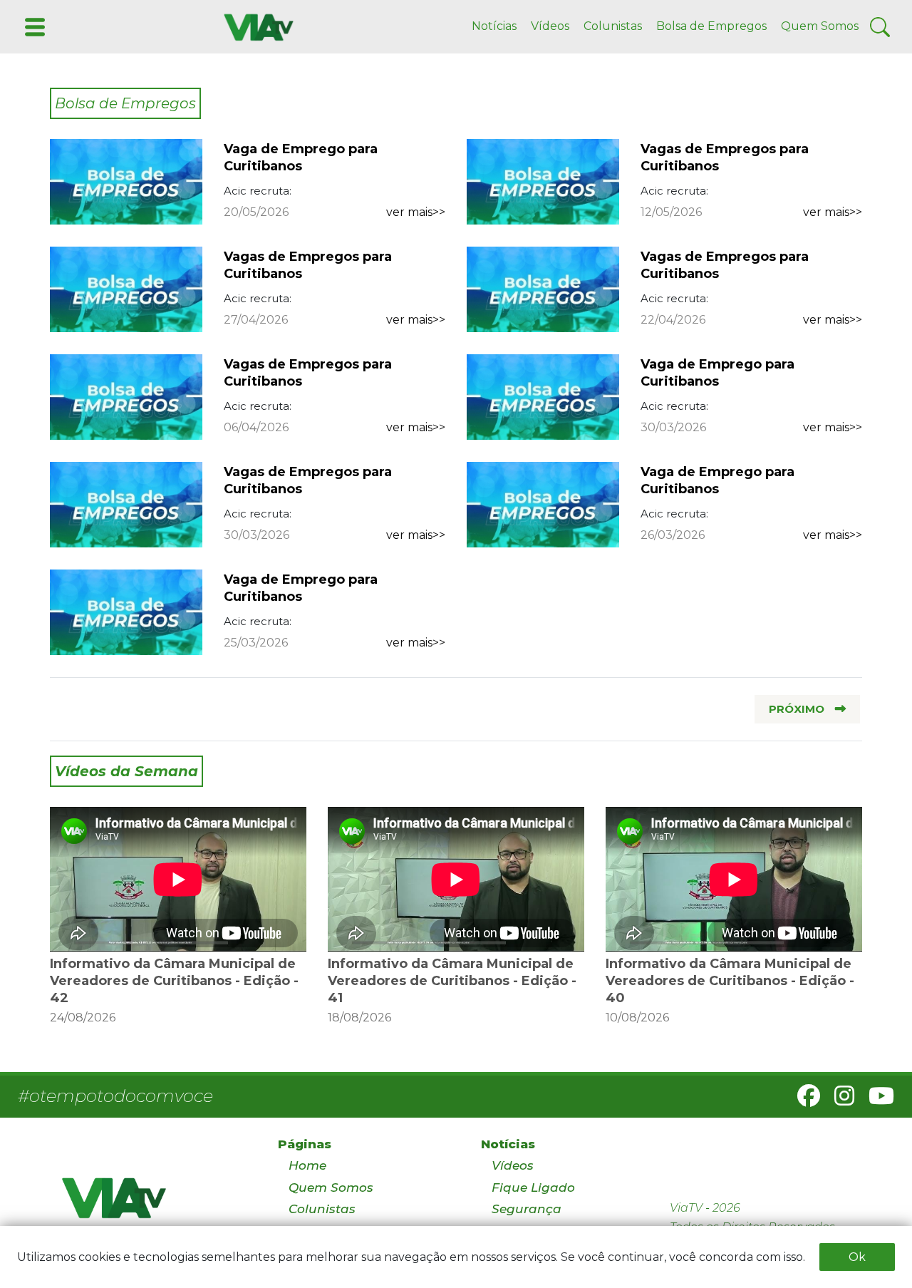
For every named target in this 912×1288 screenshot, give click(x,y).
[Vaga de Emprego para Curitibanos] (126, 180)
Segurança (526, 1209)
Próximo (796, 709)
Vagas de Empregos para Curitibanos (725, 157)
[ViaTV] (256, 26)
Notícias (494, 26)
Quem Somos (820, 26)
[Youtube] (875, 1100)
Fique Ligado (533, 1187)
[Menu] (33, 26)
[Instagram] (838, 1100)
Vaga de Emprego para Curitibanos (301, 157)
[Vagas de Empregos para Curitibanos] (543, 180)
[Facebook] (803, 1100)
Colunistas (613, 26)
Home (307, 1165)
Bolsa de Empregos (711, 26)
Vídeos (550, 26)
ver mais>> (415, 212)
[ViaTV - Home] (151, 1204)
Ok (857, 1257)
